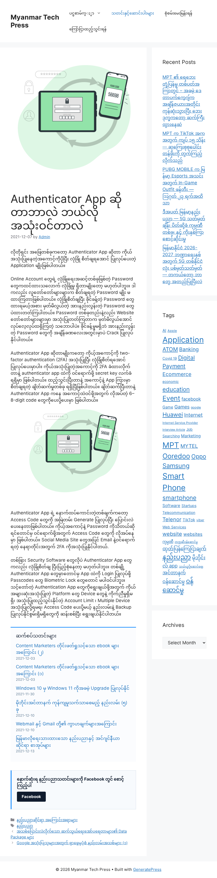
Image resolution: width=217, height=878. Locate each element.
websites (192, 534)
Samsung (175, 465)
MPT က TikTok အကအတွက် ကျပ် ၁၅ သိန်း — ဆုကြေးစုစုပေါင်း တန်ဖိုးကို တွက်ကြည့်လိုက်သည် (183, 147)
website (172, 534)
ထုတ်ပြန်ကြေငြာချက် (184, 548)
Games (181, 407)
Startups (189, 505)
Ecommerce (176, 374)
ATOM (170, 349)
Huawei (172, 414)
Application (183, 339)
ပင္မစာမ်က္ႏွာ (81, 13)
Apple (172, 331)
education (176, 389)
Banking (189, 349)
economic (170, 381)
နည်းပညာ (25, 825)
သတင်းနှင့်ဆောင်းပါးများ (132, 13)
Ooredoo (176, 456)
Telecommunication (178, 512)
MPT (170, 445)
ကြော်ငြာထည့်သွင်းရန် (88, 28)
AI (164, 330)
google (196, 407)
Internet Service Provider (180, 423)
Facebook (31, 796)
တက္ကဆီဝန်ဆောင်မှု (186, 542)
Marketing (191, 435)
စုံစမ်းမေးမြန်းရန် (178, 13)
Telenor (171, 519)
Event (171, 398)
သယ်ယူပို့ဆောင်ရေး (191, 566)
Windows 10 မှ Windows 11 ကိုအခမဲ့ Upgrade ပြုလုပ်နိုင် (72, 688)
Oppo (198, 456)
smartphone (179, 497)
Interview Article (173, 429)
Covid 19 (169, 358)
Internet (193, 415)
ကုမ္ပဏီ (167, 541)
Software (171, 505)
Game (167, 407)
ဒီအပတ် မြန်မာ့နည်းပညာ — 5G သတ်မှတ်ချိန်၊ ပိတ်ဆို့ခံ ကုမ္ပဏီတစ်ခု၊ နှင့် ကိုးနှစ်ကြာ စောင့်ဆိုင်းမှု (183, 225)
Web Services (174, 527)
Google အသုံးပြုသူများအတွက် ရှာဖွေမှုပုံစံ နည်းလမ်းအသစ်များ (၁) (72, 843)
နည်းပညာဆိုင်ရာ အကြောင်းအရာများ (47, 820)
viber (200, 520)
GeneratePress (147, 869)
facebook (191, 399)
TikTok (189, 519)
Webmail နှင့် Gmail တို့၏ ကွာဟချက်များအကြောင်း (66, 723)
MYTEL (189, 446)
